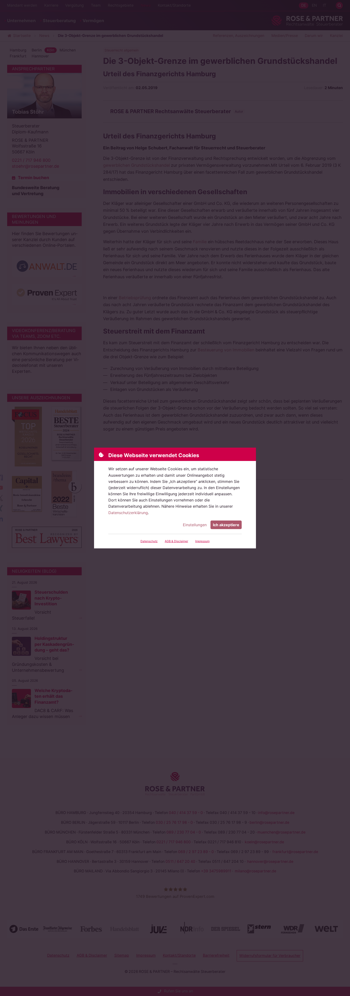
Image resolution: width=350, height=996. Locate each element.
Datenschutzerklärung (128, 512)
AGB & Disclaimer (176, 541)
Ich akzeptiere (226, 524)
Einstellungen (195, 524)
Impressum (202, 541)
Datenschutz (149, 541)
